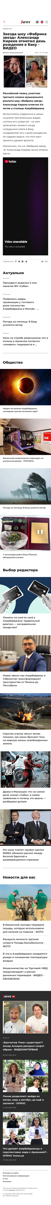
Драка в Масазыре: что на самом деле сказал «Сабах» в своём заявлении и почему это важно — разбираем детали (24, 796)
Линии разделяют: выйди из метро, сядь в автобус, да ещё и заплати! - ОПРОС (23, 1100)
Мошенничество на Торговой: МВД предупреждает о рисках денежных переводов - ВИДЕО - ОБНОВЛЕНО (25, 973)
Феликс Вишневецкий (13, 53)
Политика (6, 294)
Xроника (6, 278)
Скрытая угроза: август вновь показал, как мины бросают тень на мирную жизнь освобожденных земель (25, 738)
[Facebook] (16, 261)
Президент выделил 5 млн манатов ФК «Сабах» (20, 284)
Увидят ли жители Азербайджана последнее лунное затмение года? (20, 409)
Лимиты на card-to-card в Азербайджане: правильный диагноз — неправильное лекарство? (21, 622)
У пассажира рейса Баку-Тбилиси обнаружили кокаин (20, 556)
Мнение (6, 333)
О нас (5, 1178)
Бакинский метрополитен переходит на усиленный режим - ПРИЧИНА (23, 459)
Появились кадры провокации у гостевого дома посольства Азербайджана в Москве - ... (21, 304)
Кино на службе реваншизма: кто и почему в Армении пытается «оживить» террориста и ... (25, 341)
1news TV (6, 1038)
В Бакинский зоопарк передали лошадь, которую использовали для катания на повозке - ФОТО (23, 928)
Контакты (7, 1181)
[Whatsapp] (22, 261)
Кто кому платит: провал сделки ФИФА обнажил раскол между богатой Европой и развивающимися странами (23, 854)
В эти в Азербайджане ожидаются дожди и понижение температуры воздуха (25, 957)
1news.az (12, 1190)
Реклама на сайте (11, 1173)
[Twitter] (19, 261)
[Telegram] (26, 261)
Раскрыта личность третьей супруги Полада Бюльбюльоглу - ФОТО (24, 943)
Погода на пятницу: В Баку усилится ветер (20, 323)
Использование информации (16, 1176)
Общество (7, 28)
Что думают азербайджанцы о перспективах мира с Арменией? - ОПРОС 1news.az (25, 1152)
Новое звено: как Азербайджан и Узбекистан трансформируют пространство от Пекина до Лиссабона (24, 680)
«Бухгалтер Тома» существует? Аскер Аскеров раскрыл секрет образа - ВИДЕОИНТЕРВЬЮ (23, 1046)
